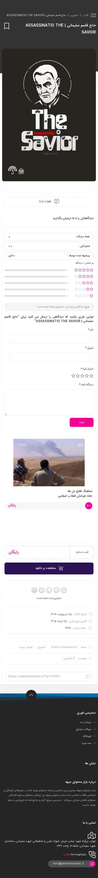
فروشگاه (87, 736)
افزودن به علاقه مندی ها (6, 26)
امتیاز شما (86, 369)
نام (90, 329)
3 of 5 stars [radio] (82, 375)
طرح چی (68, 658)
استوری (74, 15)
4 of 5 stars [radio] (78, 375)
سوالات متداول (83, 729)
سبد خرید (86, 743)
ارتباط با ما (85, 723)
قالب (85, 15)
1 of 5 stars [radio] (91, 375)
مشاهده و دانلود (45, 568)
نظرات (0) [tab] (45, 201)
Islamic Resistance (64, 647)
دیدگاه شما (86, 384)
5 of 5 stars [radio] (73, 375)
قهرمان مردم (26, 647)
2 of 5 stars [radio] (87, 375)
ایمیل (89, 348)
